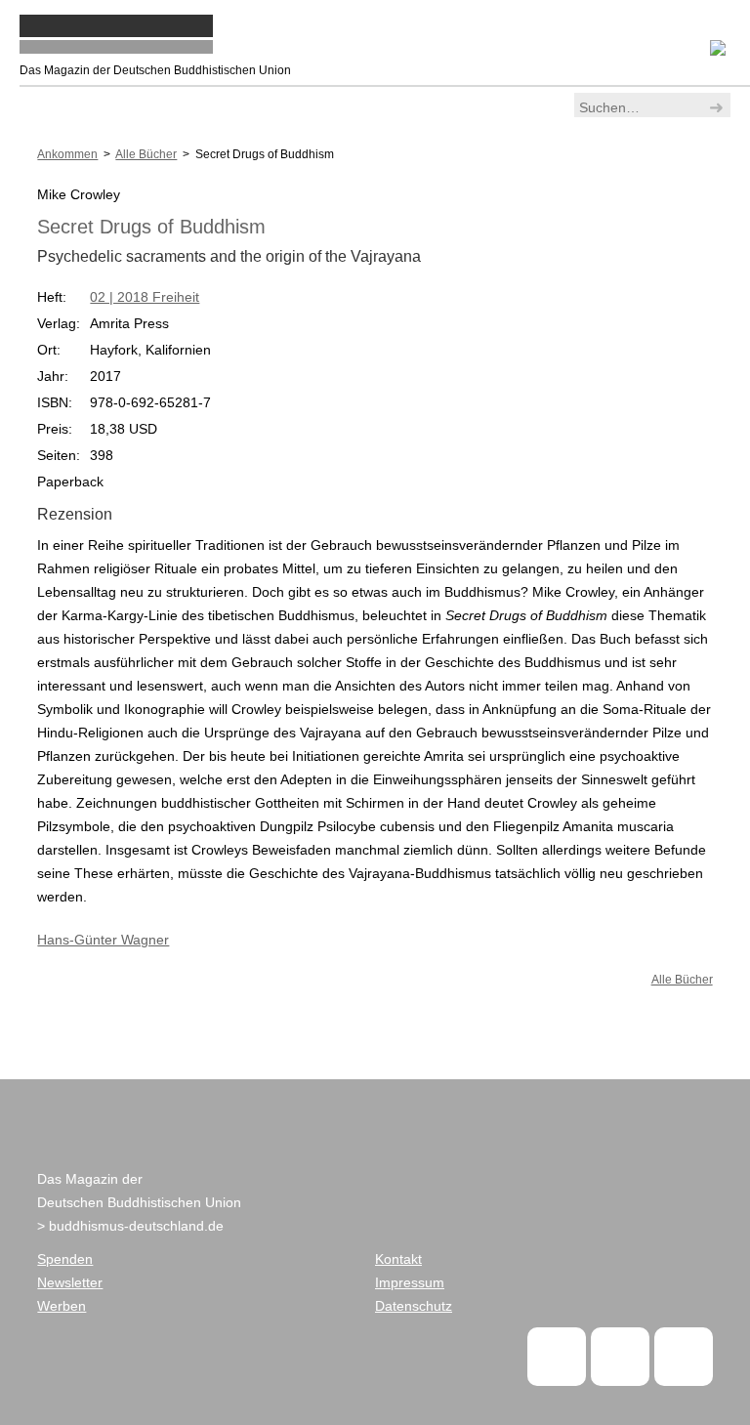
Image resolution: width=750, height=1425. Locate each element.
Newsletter (70, 1282)
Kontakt (398, 1259)
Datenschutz (413, 1306)
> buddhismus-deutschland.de (130, 1226)
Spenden (65, 1259)
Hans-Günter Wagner (103, 939)
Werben (61, 1306)
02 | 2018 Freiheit (144, 297)
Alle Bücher (682, 979)
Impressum (409, 1282)
